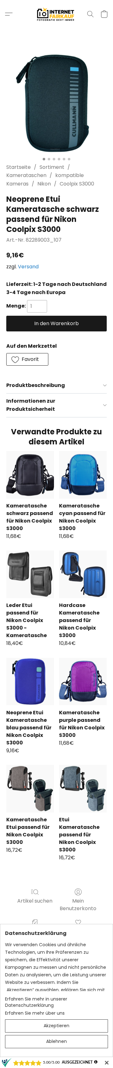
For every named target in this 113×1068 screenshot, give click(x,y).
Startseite (18, 167)
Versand (28, 266)
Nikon (44, 183)
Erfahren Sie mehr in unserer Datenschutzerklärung (36, 1002)
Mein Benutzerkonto (78, 904)
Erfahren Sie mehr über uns (35, 1013)
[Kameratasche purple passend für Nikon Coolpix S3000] (83, 682)
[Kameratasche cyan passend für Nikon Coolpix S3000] (83, 475)
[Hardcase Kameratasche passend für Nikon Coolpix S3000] (83, 574)
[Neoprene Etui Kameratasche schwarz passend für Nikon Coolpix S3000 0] (56, 103)
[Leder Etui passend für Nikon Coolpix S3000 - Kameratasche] (30, 574)
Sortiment (52, 167)
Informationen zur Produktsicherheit (30, 405)
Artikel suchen (34, 900)
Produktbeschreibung (35, 385)
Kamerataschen (26, 175)
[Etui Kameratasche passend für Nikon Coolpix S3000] (83, 789)
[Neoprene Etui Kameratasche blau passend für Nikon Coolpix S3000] (30, 682)
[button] (56, 14)
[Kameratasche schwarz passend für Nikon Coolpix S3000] (30, 475)
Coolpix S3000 (77, 183)
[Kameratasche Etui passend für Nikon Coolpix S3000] (30, 789)
